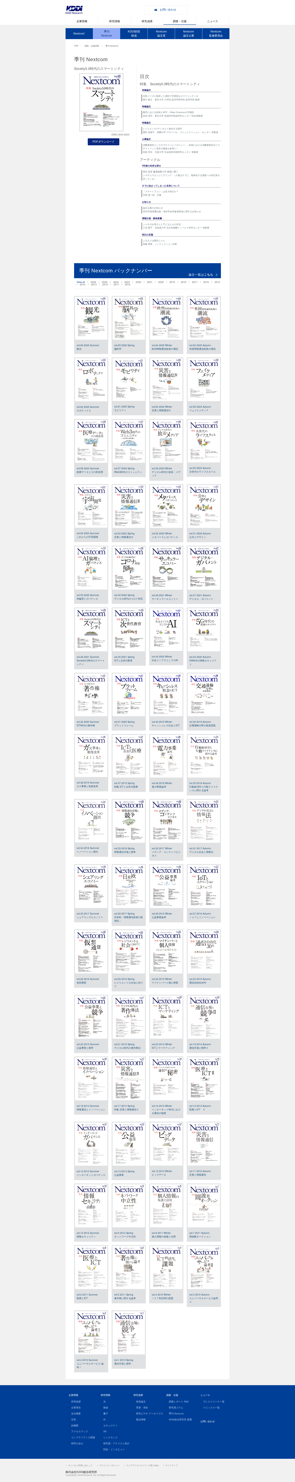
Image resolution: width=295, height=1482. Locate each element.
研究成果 (147, 21)
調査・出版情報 (92, 46)
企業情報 (81, 21)
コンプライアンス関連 (83, 1437)
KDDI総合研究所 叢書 (180, 1419)
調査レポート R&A (179, 1401)
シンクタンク (110, 1437)
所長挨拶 (76, 1401)
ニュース (212, 21)
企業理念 (76, 1407)
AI (104, 1419)
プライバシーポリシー (109, 1465)
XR (105, 1431)
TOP (76, 46)
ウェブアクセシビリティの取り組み (142, 1465)
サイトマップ (171, 1465)
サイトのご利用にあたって (80, 1465)
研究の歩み (77, 1443)
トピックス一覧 (211, 1407)
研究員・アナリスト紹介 (116, 1443)
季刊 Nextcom (112, 46)
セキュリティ (110, 1425)
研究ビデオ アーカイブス (149, 1413)
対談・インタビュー (114, 1449)
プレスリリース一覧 (213, 1401)
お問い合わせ (168, 9)
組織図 (74, 1425)
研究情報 (114, 21)
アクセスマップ (79, 1431)
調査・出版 (180, 21)
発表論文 (141, 1401)
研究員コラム (176, 1407)
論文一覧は (201, 274)
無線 (105, 1407)
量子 (105, 1413)
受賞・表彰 (142, 1407)
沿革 (73, 1419)
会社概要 (76, 1413)
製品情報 (141, 1419)
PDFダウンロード (104, 141)
